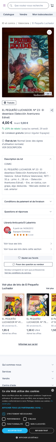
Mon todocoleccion (42, 14)
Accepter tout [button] (15, 430)
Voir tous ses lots (13, 243)
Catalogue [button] (8, 14)
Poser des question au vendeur (30, 264)
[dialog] (28, 414)
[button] (28, 159)
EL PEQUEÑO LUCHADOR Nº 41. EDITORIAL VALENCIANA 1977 (11, 320)
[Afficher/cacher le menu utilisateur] (4, 5)
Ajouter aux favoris (29, 258)
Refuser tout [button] (41, 430)
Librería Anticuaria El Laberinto (20, 222)
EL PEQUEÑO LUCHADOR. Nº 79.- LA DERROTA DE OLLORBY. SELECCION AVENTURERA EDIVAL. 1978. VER (37, 320)
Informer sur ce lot (28, 344)
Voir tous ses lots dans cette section (22, 249)
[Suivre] (49, 32)
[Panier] (52, 5)
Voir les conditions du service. (17, 273)
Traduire (10, 103)
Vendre (23, 14)
